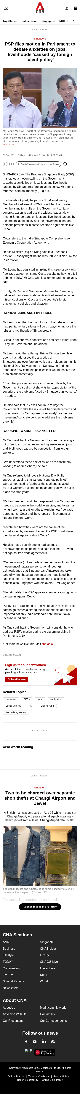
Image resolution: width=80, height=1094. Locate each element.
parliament (11, 699)
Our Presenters (13, 1020)
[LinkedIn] (44, 1042)
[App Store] (31, 1051)
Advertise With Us (14, 1014)
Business (9, 948)
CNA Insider (48, 948)
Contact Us (47, 1014)
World (44, 981)
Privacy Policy (61, 1076)
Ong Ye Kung (47, 706)
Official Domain (16, 1076)
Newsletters (10, 988)
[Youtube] (34, 1042)
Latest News (29, 20)
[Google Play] (26, 1051)
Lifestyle (8, 955)
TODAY (8, 961)
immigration (55, 699)
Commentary (11, 968)
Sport (43, 974)
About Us (9, 1007)
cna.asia (47, 644)
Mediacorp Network (53, 1007)
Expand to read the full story (40, 906)
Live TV (8, 974)
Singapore (48, 20)
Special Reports (13, 981)
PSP (31, 706)
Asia (6, 942)
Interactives (47, 968)
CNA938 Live (49, 961)
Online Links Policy (52, 1079)
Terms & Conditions (38, 1076)
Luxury (44, 955)
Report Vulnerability (27, 1079)
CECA (27, 699)
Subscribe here (16, 679)
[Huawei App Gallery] (44, 1052)
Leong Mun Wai (13, 706)
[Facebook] (26, 1042)
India (40, 699)
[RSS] (53, 1042)
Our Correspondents (53, 1020)
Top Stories (10, 20)
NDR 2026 (65, 20)
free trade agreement (16, 712)
